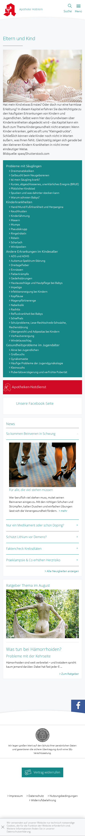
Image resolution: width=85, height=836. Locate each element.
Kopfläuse (17, 296)
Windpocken (18, 246)
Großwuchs (18, 354)
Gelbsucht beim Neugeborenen (30, 175)
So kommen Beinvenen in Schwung (30, 433)
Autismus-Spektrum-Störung (28, 261)
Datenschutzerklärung (18, 831)
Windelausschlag (21, 340)
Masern (15, 220)
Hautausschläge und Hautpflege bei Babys (36, 283)
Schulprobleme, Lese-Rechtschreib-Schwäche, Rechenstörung (37, 324)
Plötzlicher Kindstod (23, 188)
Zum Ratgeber (70, 674)
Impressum (16, 796)
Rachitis (15, 309)
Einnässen (17, 269)
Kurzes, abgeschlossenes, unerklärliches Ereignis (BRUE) (45, 184)
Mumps (15, 224)
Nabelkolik (17, 305)
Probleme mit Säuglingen (24, 166)
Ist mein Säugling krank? (25, 179)
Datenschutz (36, 796)
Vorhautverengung (22, 336)
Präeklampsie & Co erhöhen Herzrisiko (33, 560)
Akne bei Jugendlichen (25, 350)
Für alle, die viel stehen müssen (31, 490)
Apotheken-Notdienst (28, 386)
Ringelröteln (18, 233)
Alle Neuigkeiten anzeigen (63, 571)
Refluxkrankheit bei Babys (27, 314)
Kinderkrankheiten (19, 202)
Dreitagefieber (20, 265)
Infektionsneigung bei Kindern (29, 291)
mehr (64, 511)
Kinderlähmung (20, 216)
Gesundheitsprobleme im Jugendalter (33, 345)
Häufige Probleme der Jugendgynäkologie (37, 363)
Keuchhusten (19, 211)
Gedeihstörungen (21, 278)
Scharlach (16, 242)
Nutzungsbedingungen (64, 796)
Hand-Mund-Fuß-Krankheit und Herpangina (37, 207)
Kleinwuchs (18, 367)
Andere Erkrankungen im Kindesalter (32, 251)
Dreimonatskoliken (22, 171)
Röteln (15, 238)
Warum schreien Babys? (25, 197)
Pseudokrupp (19, 229)
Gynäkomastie (19, 359)
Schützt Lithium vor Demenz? (26, 537)
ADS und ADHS (20, 256)
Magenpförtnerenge (23, 300)
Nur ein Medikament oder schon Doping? (35, 525)
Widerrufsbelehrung (43, 800)
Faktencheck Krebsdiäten (24, 548)
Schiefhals (17, 318)
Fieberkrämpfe (20, 274)
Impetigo (16, 287)
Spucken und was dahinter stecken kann (35, 193)
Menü (78, 11)
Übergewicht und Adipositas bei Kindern (35, 331)
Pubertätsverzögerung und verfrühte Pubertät (39, 372)
